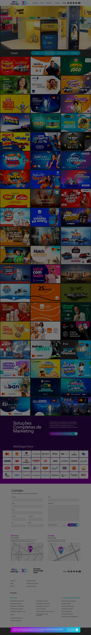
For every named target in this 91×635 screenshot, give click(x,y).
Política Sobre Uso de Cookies (26, 629)
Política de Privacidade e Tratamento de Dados (54, 629)
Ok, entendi (71, 630)
